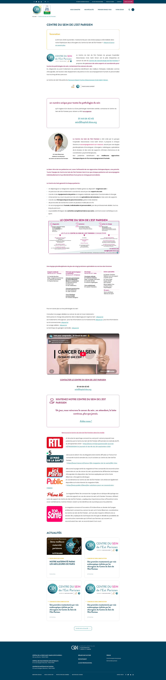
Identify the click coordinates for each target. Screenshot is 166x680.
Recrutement (82, 659)
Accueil (34, 16)
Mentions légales (37, 674)
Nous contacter (48, 674)
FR (45, 2)
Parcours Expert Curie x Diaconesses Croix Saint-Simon (88, 80)
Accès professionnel (97, 1)
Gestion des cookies (77, 674)
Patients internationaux (82, 1)
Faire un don (127, 1)
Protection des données (62, 674)
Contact (119, 1)
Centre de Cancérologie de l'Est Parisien (103, 61)
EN (48, 2)
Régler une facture (84, 655)
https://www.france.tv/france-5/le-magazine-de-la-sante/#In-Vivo (92, 463)
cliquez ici (99, 317)
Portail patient (110, 1)
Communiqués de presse (114, 658)
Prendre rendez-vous (104, 9)
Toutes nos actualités (82, 628)
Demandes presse (112, 661)
